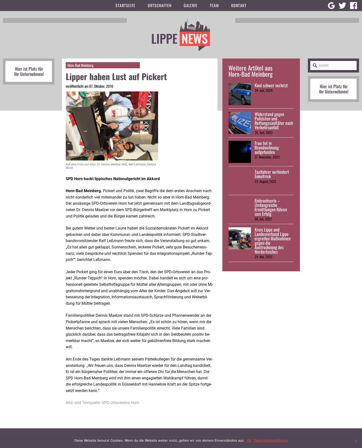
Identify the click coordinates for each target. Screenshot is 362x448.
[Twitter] (342, 5)
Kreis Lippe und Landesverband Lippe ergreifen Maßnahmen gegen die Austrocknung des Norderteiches (273, 240)
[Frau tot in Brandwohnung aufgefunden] (240, 152)
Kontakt (239, 5)
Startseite (125, 5)
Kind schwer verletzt (271, 85)
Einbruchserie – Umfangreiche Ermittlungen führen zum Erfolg (271, 207)
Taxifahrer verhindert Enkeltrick (272, 174)
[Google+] (331, 5)
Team (214, 5)
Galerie (190, 5)
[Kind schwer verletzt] (240, 94)
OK (249, 440)
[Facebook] (353, 5)
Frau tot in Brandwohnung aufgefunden (267, 147)
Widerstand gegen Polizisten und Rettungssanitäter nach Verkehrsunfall (274, 120)
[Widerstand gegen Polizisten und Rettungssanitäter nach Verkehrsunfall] (240, 123)
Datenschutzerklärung (271, 440)
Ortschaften (159, 5)
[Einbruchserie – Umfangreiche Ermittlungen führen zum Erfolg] (240, 209)
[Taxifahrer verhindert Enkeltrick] (240, 181)
